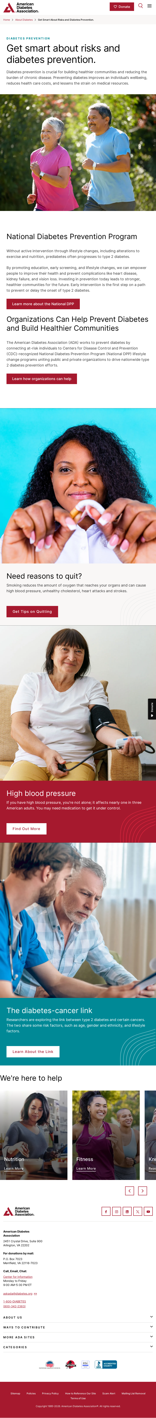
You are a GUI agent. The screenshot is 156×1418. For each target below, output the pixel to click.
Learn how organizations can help (41, 379)
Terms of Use (78, 1398)
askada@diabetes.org (17, 1293)
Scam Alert (108, 1393)
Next (142, 1190)
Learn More (33, 1135)
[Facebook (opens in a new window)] (106, 1211)
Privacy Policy (50, 1393)
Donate (124, 7)
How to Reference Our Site (80, 1393)
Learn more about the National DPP (43, 304)
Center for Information (17, 1276)
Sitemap (15, 1393)
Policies (31, 1393)
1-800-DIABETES (14, 1301)
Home (6, 19)
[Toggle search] (140, 5)
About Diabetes (24, 19)
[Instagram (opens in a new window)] (116, 1211)
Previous (129, 1190)
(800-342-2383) (14, 1306)
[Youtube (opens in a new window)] (148, 1211)
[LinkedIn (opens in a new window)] (127, 1211)
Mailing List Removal (133, 1393)
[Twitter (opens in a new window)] (137, 1211)
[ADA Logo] (28, 7)
